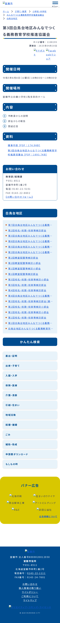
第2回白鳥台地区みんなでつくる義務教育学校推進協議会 (31, 252)
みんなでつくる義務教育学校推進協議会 (25, 14)
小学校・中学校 (40, 11)
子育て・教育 (21, 11)
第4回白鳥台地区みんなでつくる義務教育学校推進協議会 (31, 295)
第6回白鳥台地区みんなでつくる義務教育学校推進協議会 (31, 241)
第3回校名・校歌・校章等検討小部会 (28, 279)
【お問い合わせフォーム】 (19, 196)
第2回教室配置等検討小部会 (24, 263)
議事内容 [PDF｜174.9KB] (24, 145)
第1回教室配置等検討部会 (23, 274)
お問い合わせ (30, 584)
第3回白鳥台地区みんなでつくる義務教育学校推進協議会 (31, 235)
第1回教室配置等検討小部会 (24, 268)
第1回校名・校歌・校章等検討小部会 (28, 312)
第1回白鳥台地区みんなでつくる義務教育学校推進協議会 (31, 323)
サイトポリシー (30, 592)
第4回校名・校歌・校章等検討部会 (27, 290)
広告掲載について (48, 516)
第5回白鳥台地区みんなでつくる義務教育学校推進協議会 (31, 246)
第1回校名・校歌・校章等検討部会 (27, 317)
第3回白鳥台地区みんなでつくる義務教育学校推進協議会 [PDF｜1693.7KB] (32, 152)
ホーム (6, 11)
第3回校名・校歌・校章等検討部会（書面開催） (31, 301)
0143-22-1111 (36, 573)
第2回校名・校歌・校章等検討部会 (27, 230)
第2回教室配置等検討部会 (23, 257)
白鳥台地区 (12, 18)
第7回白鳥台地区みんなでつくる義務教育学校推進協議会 (31, 225)
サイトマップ (30, 600)
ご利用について (30, 596)
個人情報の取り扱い (30, 588)
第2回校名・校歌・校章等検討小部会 (28, 306)
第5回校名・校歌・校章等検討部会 (27, 285)
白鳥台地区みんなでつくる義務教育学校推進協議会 (31, 328)
